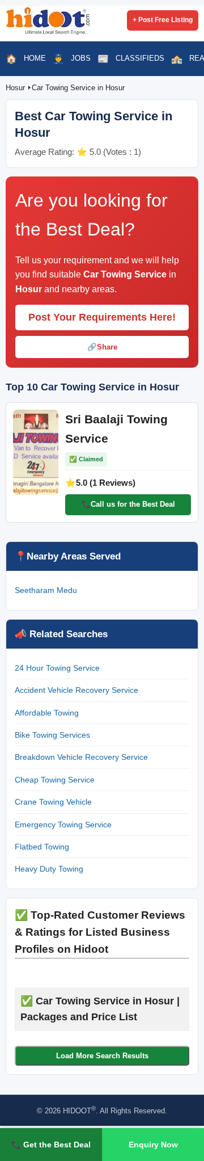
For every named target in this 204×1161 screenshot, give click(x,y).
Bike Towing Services (52, 734)
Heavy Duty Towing (49, 868)
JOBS (81, 58)
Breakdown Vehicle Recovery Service (81, 757)
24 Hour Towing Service (57, 667)
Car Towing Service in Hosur (78, 87)
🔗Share (102, 347)
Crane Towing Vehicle (53, 801)
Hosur (16, 87)
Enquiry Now (153, 1144)
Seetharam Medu (46, 590)
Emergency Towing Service (63, 824)
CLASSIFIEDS (140, 58)
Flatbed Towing (42, 846)
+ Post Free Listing (163, 20)
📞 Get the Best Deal (51, 1144)
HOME (35, 58)
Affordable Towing (47, 712)
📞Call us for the (128, 504)
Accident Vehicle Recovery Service (76, 690)
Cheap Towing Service (55, 779)
